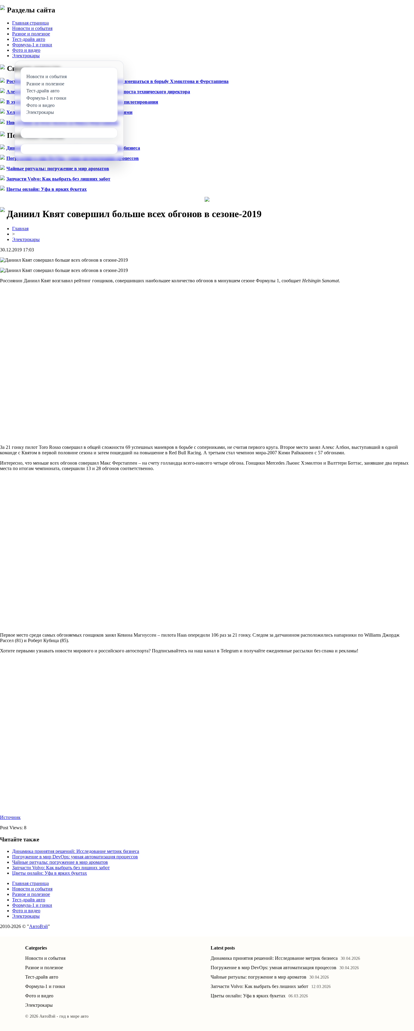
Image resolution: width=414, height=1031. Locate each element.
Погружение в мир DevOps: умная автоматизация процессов (75, 856)
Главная (20, 228)
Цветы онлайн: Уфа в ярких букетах (46, 189)
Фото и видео (26, 50)
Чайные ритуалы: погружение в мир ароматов (57, 168)
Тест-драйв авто (28, 39)
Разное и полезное (31, 33)
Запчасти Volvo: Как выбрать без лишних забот (58, 178)
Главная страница (30, 22)
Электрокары (26, 55)
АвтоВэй (38, 926)
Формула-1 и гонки (32, 44)
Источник (10, 817)
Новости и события (32, 28)
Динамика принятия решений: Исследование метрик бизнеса (75, 851)
